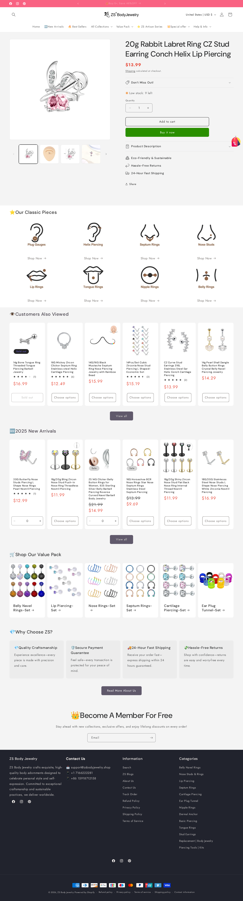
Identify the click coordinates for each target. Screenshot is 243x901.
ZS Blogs (128, 774)
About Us (128, 781)
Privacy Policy (131, 807)
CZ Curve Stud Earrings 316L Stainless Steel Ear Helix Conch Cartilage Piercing (177, 369)
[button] (13, 14)
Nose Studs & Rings (191, 774)
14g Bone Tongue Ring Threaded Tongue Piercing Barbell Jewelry (26, 367)
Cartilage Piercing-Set (175, 608)
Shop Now (35, 258)
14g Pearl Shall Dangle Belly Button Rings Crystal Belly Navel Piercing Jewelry (215, 367)
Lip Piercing (186, 781)
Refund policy (106, 892)
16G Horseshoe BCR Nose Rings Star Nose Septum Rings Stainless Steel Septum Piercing (140, 486)
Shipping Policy (132, 814)
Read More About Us (121, 691)
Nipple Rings (187, 807)
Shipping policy (163, 892)
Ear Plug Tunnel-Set (211, 608)
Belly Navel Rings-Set (22, 608)
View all (121, 416)
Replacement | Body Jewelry (196, 841)
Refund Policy (131, 801)
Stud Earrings (187, 834)
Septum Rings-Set (139, 608)
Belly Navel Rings (189, 767)
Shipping (130, 71)
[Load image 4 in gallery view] (91, 154)
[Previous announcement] (78, 3)
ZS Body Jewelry (66, 892)
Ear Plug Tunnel (188, 801)
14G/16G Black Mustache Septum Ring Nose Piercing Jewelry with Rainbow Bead (102, 369)
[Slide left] (13, 154)
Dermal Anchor (188, 814)
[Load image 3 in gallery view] (70, 154)
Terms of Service (133, 821)
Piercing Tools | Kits (191, 847)
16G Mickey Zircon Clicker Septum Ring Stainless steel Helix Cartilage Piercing (64, 367)
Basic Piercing (188, 821)
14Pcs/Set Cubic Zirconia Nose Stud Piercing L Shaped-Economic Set (138, 367)
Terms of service (142, 892)
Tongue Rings (187, 827)
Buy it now (167, 132)
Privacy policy (124, 892)
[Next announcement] (165, 3)
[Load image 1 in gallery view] (28, 154)
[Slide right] (106, 154)
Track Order (130, 794)
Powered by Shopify (85, 892)
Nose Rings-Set (102, 606)
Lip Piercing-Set (62, 608)
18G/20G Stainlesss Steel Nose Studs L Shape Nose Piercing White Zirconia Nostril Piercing (215, 486)
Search (127, 767)
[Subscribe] (151, 737)
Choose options (65, 397)
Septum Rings (187, 787)
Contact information (184, 892)
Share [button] (132, 184)
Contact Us (129, 787)
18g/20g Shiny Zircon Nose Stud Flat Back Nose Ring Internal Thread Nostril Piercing (177, 486)
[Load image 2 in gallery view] (49, 154)
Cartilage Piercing (190, 794)
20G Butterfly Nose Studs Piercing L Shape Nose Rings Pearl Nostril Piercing (26, 484)
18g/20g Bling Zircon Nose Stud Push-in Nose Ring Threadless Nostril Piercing (64, 484)
